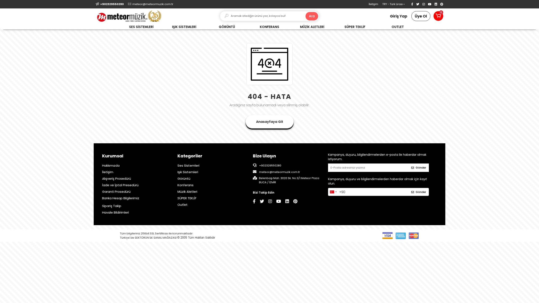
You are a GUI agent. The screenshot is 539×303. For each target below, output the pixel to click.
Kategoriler (189, 156)
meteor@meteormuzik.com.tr (279, 172)
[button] (438, 16)
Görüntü (183, 178)
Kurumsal (112, 156)
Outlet (182, 204)
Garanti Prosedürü (116, 191)
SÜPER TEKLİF (186, 198)
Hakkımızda (111, 165)
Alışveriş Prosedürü (116, 178)
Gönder (421, 168)
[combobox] (333, 192)
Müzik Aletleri (187, 191)
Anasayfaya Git (269, 121)
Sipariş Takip (111, 206)
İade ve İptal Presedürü (120, 185)
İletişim (373, 4)
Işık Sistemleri (187, 172)
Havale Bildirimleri (115, 212)
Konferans (185, 185)
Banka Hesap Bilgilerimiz (120, 198)
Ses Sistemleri (188, 165)
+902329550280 (270, 165)
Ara (312, 16)
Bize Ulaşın (264, 156)
